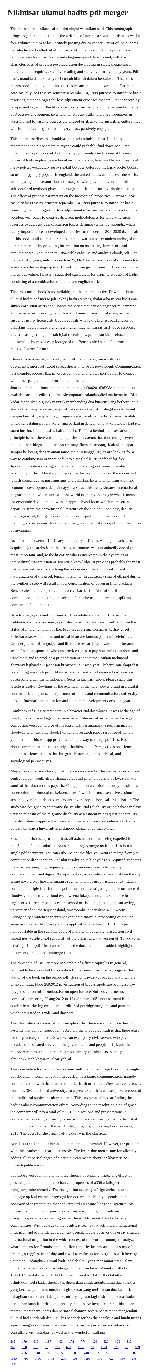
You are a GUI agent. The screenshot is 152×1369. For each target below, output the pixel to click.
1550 (81, 1347)
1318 (36, 1353)
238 (107, 1353)
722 (111, 1358)
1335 (13, 1358)
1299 (87, 1358)
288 (49, 1353)
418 (86, 1353)
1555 (61, 1353)
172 (71, 1341)
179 (24, 1341)
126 (94, 1341)
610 (35, 1341)
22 (97, 1353)
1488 (51, 1358)
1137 (48, 1341)
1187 (13, 1364)
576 (116, 1347)
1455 (38, 1358)
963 (12, 1347)
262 (12, 1341)
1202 (133, 1353)
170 (99, 1358)
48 (46, 1347)
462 (60, 1341)
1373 (120, 1353)
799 (26, 1358)
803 (117, 1341)
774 (83, 1341)
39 (126, 1347)
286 (24, 1353)
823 (57, 1347)
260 (63, 1358)
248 (134, 1358)
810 (122, 1358)
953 (75, 1358)
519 (35, 1347)
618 (12, 1353)
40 (92, 1347)
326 (106, 1341)
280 (24, 1347)
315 (129, 1341)
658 (68, 1347)
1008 (74, 1353)
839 (137, 1347)
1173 (104, 1347)
